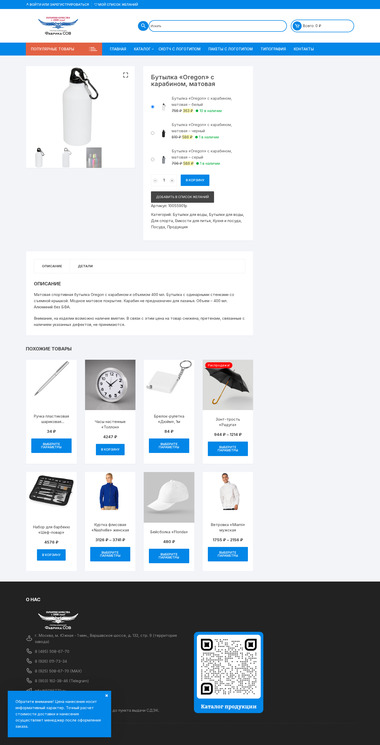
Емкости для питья (193, 220)
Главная (118, 49)
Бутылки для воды (190, 214)
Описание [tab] (52, 266)
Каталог (142, 49)
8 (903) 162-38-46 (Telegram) (62, 680)
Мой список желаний (117, 4)
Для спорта (162, 220)
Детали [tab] (85, 266)
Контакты (304, 49)
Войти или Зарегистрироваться (59, 4)
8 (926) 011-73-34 (51, 661)
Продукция (177, 226)
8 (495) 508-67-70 (52, 651)
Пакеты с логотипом (230, 49)
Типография (273, 49)
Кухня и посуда (227, 220)
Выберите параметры (51, 445)
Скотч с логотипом (179, 49)
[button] (126, 75)
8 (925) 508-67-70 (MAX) (58, 671)
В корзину (195, 180)
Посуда (158, 226)
